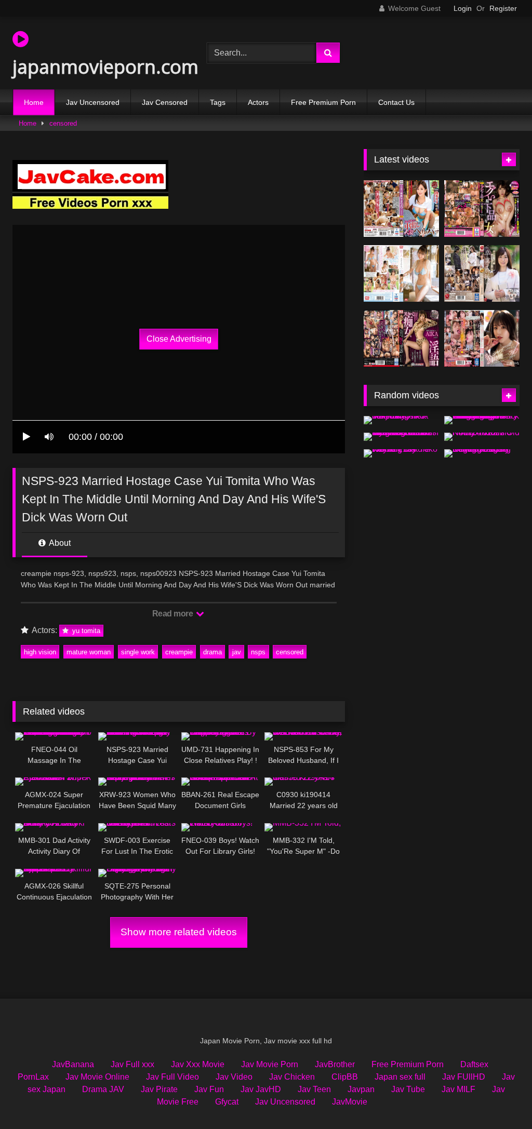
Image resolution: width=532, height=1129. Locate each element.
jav (236, 652)
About (59, 543)
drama (212, 652)
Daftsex (474, 1064)
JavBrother (335, 1064)
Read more (173, 613)
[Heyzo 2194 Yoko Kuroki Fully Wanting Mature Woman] (401, 453)
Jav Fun (209, 1089)
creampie (179, 652)
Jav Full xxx (132, 1064)
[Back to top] (499, 1098)
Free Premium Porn (323, 102)
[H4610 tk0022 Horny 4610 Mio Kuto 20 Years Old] (482, 437)
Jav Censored (165, 102)
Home (34, 102)
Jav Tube (408, 1089)
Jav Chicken (292, 1076)
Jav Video (234, 1076)
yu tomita (85, 631)
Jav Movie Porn (269, 1064)
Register (503, 8)
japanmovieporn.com (96, 66)
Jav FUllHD (463, 1076)
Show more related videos (179, 931)
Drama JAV (103, 1089)
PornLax (33, 1076)
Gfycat (226, 1101)
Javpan (361, 1089)
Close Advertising (179, 338)
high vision (40, 652)
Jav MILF (458, 1089)
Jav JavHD (261, 1089)
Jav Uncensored (92, 102)
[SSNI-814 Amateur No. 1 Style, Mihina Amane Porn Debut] (401, 273)
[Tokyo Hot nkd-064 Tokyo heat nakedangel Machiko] (401, 420)
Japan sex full (400, 1076)
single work (138, 652)
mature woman (88, 652)
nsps (258, 652)
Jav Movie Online (97, 1076)
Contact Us (396, 102)
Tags (217, 102)
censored (63, 123)
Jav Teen (314, 1089)
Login (463, 8)
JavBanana (73, 1064)
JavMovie (349, 1101)
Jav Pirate (159, 1089)
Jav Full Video (172, 1076)
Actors (258, 102)
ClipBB (344, 1076)
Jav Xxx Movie (197, 1064)
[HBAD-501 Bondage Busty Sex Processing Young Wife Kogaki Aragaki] (482, 453)
